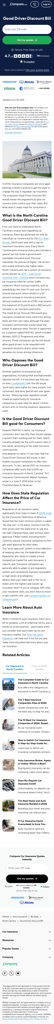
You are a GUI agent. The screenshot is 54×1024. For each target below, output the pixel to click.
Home (5, 916)
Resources (8, 940)
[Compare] (18, 4)
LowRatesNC (18, 383)
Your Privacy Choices (38, 1019)
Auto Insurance (20, 916)
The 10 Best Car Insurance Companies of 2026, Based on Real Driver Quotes (34, 722)
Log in (46, 4)
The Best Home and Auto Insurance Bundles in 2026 (32, 802)
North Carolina (9, 921)
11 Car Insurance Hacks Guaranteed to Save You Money (31, 823)
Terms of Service (9, 1019)
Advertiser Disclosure (13, 132)
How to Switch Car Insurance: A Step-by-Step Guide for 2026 (34, 742)
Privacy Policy (22, 1019)
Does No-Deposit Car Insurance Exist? (30, 782)
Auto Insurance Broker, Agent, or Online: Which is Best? (34, 762)
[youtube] (18, 973)
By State (35, 916)
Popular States (10, 948)
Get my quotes (25, 40)
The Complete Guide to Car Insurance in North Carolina (33, 681)
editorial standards (35, 124)
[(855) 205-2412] (34, 4)
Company (7, 957)
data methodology (23, 127)
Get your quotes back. (37, 70)
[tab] (14, 667)
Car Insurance (10, 931)
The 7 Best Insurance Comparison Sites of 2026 (32, 701)
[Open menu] (4, 4)
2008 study (45, 513)
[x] (11, 973)
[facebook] (4, 973)
